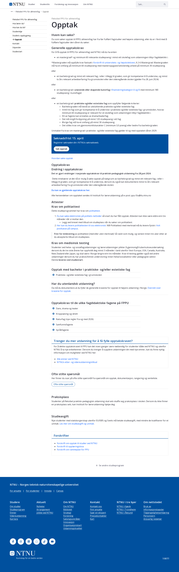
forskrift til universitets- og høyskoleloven (114, 62)
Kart (92, 519)
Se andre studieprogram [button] (111, 465)
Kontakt (15, 43)
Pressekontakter (98, 515)
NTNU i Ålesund (125, 512)
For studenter (32, 490)
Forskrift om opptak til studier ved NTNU (77, 443)
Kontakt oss (96, 506)
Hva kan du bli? (19, 27)
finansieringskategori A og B (126, 89)
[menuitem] (32, 4)
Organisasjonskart (72, 525)
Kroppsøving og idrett (67, 313)
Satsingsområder (71, 519)
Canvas (59, 490)
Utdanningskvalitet (72, 528)
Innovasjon (68, 522)
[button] (12, 11)
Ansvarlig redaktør (152, 519)
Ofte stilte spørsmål (63, 384)
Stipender (16, 47)
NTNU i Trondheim (126, 509)
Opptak (18, 39)
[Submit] (165, 4)
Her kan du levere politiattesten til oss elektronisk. (82, 225)
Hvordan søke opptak (62, 158)
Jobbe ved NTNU (45, 512)
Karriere (14, 519)
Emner (13, 512)
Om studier (15, 506)
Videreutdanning (18, 515)
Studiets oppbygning (21, 35)
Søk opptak (61, 148)
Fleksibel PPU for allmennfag (24, 19)
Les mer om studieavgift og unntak (76, 423)
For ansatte (15, 490)
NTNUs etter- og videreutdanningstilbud (77, 362)
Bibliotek (67, 509)
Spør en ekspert (98, 512)
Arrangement (43, 509)
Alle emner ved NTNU (67, 359)
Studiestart (17, 51)
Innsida (47, 490)
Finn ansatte (96, 509)
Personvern (149, 515)
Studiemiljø (17, 31)
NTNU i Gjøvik (124, 506)
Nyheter (41, 506)
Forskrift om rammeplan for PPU (73, 449)
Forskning (68, 515)
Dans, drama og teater (67, 308)
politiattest (94, 210)
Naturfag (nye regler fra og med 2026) (75, 319)
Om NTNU (68, 506)
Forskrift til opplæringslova (70, 446)
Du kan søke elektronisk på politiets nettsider (79, 216)
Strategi (67, 512)
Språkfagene (62, 329)
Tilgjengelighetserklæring (156, 512)
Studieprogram (17, 509)
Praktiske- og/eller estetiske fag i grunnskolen (79, 274)
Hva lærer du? (18, 23)
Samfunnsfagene (64, 324)
